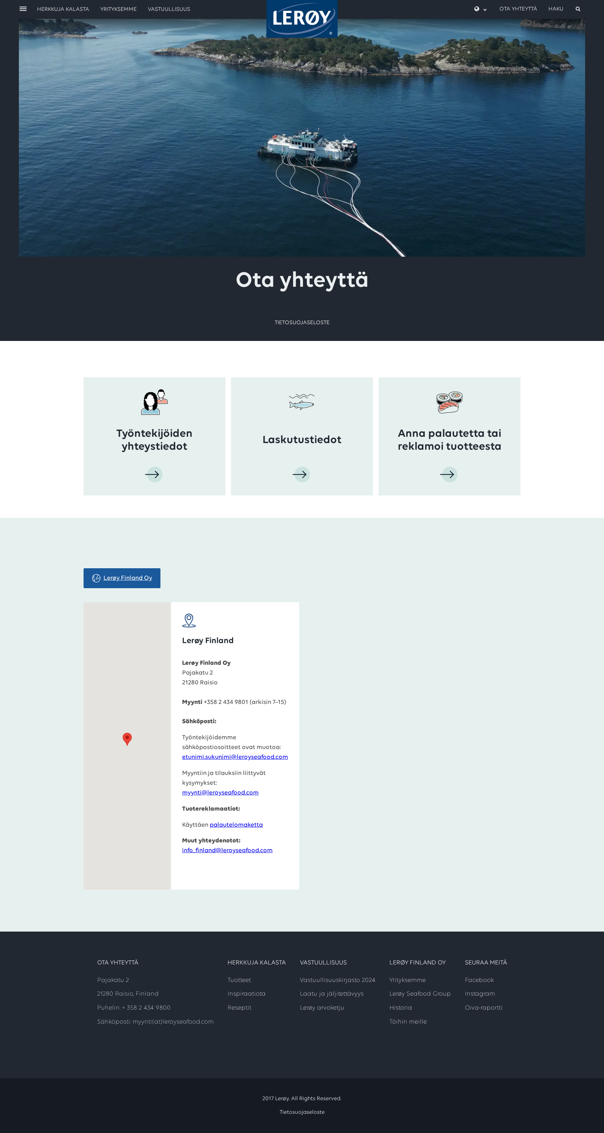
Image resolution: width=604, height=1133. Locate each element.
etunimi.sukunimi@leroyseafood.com (235, 757)
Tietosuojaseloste (302, 323)
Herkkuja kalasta (63, 9)
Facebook (479, 980)
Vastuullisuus (169, 9)
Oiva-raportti (484, 1008)
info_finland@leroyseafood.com (227, 851)
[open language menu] (480, 9)
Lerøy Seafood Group (420, 994)
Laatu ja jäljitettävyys (332, 994)
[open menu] (23, 9)
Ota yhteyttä (518, 9)
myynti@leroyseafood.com (220, 793)
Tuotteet (239, 980)
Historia (400, 1008)
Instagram (480, 994)
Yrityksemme (118, 9)
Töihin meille (408, 1022)
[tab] (122, 578)
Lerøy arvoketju (322, 1008)
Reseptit (239, 1008)
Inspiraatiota (247, 994)
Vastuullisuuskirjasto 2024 (337, 980)
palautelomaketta (236, 825)
